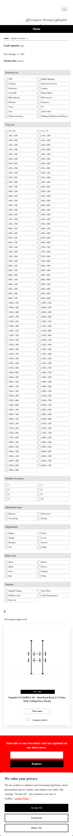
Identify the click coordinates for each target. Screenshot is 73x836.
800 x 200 (45, 266)
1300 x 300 (46, 358)
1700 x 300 (46, 423)
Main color (10, 555)
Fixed (43, 533)
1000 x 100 (14, 303)
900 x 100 (13, 284)
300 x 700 (13, 187)
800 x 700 (13, 279)
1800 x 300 (14, 442)
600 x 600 (45, 238)
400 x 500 (13, 201)
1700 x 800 (14, 437)
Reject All (36, 828)
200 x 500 (13, 163)
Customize (36, 817)
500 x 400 (45, 214)
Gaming (12, 83)
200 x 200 (45, 154)
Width (44, 547)
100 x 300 (13, 140)
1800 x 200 (46, 437)
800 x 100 (13, 266)
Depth (11, 533)
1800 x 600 (46, 447)
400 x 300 (13, 196)
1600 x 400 (46, 410)
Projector (45, 102)
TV (42, 107)
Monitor (12, 102)
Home (6, 38)
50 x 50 (12, 131)
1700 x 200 (14, 423)
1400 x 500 (14, 382)
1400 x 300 (14, 377)
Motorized (45, 514)
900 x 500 (13, 293)
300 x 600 (45, 182)
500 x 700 (13, 224)
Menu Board (14, 97)
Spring (44, 518)
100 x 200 (45, 136)
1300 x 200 (14, 358)
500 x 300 (13, 214)
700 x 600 (45, 256)
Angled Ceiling (15, 591)
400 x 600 (45, 201)
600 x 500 (13, 238)
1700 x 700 (46, 433)
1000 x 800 (46, 317)
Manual (12, 514)
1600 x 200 (46, 405)
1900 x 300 (46, 456)
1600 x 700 (14, 419)
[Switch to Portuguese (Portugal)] (40, 20)
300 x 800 (45, 187)
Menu (36, 28)
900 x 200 (45, 284)
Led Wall (12, 93)
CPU (11, 79)
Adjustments (11, 526)
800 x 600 (45, 275)
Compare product (39, 720)
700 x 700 (13, 261)
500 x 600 (45, 219)
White (43, 576)
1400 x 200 (46, 372)
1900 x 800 (14, 470)
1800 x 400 (46, 442)
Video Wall (46, 111)
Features (9, 584)
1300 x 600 (14, 368)
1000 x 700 (14, 317)
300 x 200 (45, 173)
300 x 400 (45, 177)
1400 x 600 (46, 382)
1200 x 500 (14, 349)
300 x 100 (13, 173)
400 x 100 (13, 191)
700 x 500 (13, 256)
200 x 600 (45, 163)
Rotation (12, 542)
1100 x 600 (46, 331)
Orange (44, 571)
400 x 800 (45, 205)
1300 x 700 (46, 368)
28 (42, 499)
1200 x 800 (46, 354)
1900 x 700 (46, 465)
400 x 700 (13, 205)
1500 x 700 (46, 400)
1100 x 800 (46, 335)
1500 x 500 (46, 396)
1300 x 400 (14, 363)
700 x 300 (13, 252)
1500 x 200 (14, 391)
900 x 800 (45, 298)
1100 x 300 (14, 326)
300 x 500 (13, 182)
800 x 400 (45, 270)
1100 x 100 (14, 321)
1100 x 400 (46, 326)
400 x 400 (45, 196)
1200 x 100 (14, 340)
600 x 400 (45, 233)
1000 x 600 (46, 312)
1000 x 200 (46, 303)
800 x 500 (13, 275)
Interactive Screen (49, 83)
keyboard (13, 88)
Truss (11, 107)
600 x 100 (13, 228)
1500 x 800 (14, 405)
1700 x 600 (14, 433)
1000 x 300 (14, 307)
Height (11, 538)
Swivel (44, 542)
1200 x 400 (46, 345)
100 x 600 (45, 145)
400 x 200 (45, 191)
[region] (36, 804)
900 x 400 (45, 289)
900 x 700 (13, 298)
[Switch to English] (61, 20)
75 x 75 (44, 131)
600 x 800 (45, 242)
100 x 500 (13, 145)
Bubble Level (14, 595)
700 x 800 (45, 261)
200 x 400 (45, 159)
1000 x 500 (14, 312)
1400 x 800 (46, 386)
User (11, 111)
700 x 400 (45, 252)
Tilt (10, 547)
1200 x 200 (46, 340)
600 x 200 (45, 228)
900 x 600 (45, 293)
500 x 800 (45, 224)
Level (43, 538)
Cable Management (49, 595)
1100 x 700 (14, 335)
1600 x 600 (46, 414)
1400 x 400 (46, 377)
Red (10, 576)
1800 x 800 (46, 451)
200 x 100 (13, 154)
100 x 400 (45, 140)
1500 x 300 (46, 391)
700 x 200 (45, 247)
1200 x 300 (14, 345)
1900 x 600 (14, 465)
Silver (11, 562)
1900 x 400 (14, 461)
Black (11, 567)
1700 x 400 (14, 428)
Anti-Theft (46, 591)
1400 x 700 (14, 386)
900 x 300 (13, 289)
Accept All (36, 807)
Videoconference (16, 116)
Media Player (47, 93)
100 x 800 (45, 149)
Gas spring (13, 518)
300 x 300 (13, 177)
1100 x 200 (46, 321)
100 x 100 (13, 136)
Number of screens (14, 478)
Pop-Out (12, 600)
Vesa (9, 124)
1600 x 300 (14, 410)
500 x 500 (13, 219)
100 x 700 (13, 149)
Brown (44, 567)
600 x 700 (13, 242)
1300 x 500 (46, 363)
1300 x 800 (14, 372)
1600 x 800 (46, 419)
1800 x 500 (14, 447)
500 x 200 (45, 210)
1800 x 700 (14, 451)
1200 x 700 (14, 354)
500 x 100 (13, 210)
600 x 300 (13, 233)
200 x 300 (13, 159)
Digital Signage (48, 79)
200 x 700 (13, 168)
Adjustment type (13, 507)
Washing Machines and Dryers (54, 116)
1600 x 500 (14, 414)
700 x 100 (13, 247)
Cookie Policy (21, 798)
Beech (44, 562)
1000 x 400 (46, 307)
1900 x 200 (14, 456)
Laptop (44, 88)
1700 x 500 (46, 428)
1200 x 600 (46, 349)
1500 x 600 (14, 400)
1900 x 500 (46, 461)
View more (37, 711)
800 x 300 (13, 270)
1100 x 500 (14, 331)
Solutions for (11, 72)
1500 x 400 (14, 396)
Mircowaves (46, 97)
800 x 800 (45, 279)
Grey (11, 571)
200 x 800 (45, 168)
